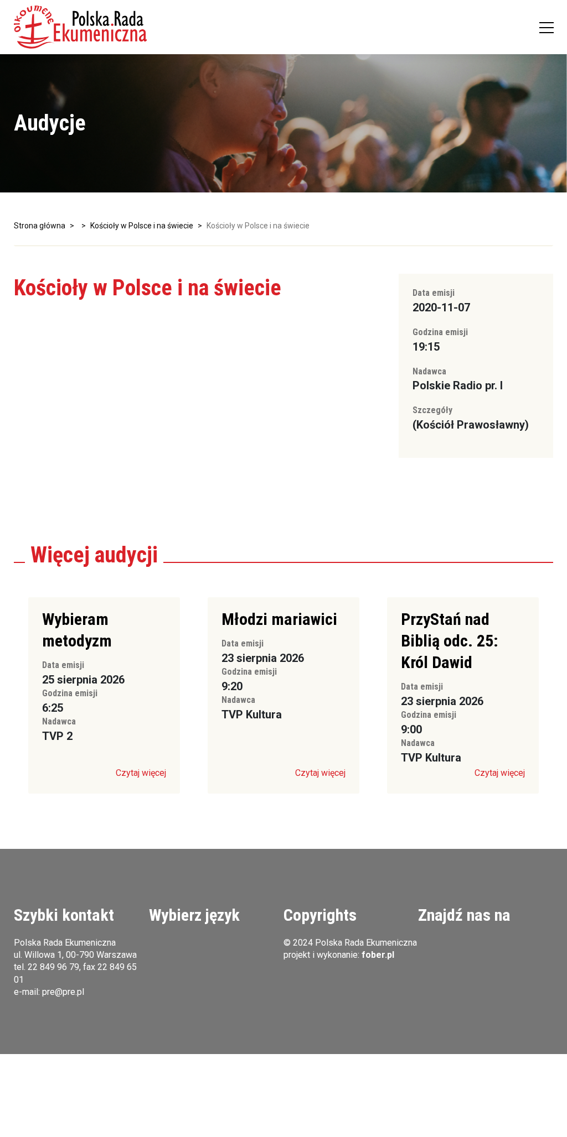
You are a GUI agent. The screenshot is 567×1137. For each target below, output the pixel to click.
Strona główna (39, 225)
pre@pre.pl (63, 992)
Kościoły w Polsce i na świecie (141, 225)
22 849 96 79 (53, 967)
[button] (80, 27)
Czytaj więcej (141, 773)
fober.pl (378, 955)
